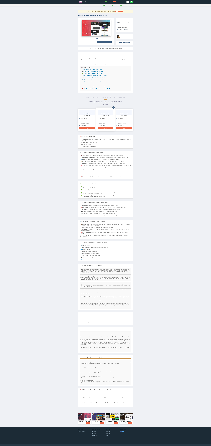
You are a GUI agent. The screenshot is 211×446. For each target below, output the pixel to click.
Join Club (112, 1)
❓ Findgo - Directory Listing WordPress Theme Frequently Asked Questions (95, 86)
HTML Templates (95, 439)
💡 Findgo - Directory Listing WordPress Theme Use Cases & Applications (94, 75)
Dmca (107, 437)
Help (107, 435)
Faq (78, 433)
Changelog (108, 433)
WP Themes (94, 433)
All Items (95, 1)
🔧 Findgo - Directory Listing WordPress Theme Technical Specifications (94, 79)
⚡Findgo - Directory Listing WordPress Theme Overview (92, 69)
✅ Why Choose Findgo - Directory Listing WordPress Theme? (92, 73)
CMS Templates (95, 437)
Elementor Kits (94, 435)
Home (91, 1)
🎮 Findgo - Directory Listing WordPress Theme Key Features (92, 71)
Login (120, 1)
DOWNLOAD (82, 423)
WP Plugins (94, 431)
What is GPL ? (108, 431)
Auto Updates (102, 1)
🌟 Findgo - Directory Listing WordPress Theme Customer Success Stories (95, 84)
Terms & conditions (81, 431)
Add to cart (88, 42)
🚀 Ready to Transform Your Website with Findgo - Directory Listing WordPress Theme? (97, 88)
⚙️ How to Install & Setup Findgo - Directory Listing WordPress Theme (94, 77)
